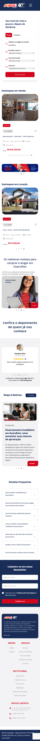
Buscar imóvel (20, 74)
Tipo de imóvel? (14, 58)
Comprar (12, 652)
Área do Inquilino (25, 655)
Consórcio (25, 663)
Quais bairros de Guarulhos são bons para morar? (19, 535)
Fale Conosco (20, 684)
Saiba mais (7, 635)
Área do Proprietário (25, 652)
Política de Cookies (20, 695)
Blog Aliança (20, 688)
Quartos (11, 66)
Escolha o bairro (14, 50)
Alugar (12, 648)
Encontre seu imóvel (25, 659)
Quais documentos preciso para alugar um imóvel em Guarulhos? (19, 504)
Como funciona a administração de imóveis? (17, 514)
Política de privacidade (20, 691)
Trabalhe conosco (20, 680)
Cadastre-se (20, 601)
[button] (8, 155)
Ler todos (31, 395)
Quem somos (20, 676)
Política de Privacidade (26, 593)
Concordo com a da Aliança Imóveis (21, 594)
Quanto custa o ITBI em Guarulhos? (18, 545)
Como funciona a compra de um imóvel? (19, 552)
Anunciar (25, 648)
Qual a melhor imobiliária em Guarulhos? (15, 494)
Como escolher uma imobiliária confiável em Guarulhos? (16, 525)
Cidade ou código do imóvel (18, 42)
